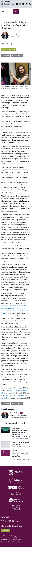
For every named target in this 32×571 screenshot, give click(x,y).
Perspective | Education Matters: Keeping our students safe (19, 432)
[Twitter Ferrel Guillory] (21, 413)
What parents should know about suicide (20, 443)
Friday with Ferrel (17, 55)
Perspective (5, 55)
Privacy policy (16, 542)
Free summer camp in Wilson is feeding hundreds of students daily (21, 454)
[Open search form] (6, 11)
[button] (7, 43)
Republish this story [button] (9, 49)
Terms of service (5, 542)
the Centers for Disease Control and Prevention (13, 308)
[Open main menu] (3, 11)
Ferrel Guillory (14, 35)
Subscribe (6, 530)
